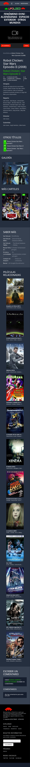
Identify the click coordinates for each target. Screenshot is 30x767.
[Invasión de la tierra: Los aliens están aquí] (15, 471)
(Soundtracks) (20, 263)
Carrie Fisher (6, 108)
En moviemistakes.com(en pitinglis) (19, 254)
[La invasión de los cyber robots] (15, 407)
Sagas (20, 728)
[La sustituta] (15, 503)
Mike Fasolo (22, 125)
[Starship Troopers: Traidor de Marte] (15, 632)
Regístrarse (24, 3)
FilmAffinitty (15, 236)
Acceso (17, 3)
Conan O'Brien (15, 108)
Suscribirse (8, 744)
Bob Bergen (13, 101)
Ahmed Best (20, 101)
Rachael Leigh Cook (15, 104)
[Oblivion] (15, 343)
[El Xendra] (15, 439)
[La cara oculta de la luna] (15, 311)
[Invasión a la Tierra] (15, 279)
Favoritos (14, 728)
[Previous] (4, 210)
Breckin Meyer (7, 102)
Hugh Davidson (14, 125)
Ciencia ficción (12, 77)
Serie (9, 726)
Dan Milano (23, 108)
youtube (11, 758)
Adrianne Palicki (7, 110)
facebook (18, 758)
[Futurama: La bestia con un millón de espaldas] (15, 375)
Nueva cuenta (14, 680)
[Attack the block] (15, 568)
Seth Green (6, 101)
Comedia (18, 78)
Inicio (4, 53)
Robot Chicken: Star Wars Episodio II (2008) (18, 54)
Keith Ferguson (22, 106)
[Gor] (15, 535)
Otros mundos (12, 80)
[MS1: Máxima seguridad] (15, 600)
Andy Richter (16, 110)
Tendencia (6, 728)
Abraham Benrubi (16, 102)
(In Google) (12, 263)
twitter (5, 758)
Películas (9, 53)
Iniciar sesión (11, 682)
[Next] (26, 210)
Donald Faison (13, 106)
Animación (11, 78)
